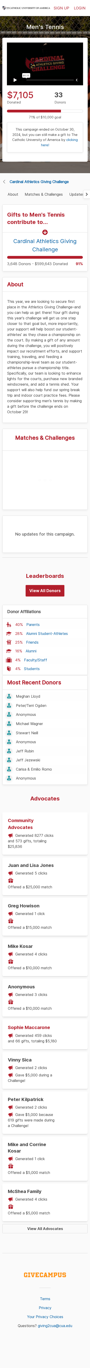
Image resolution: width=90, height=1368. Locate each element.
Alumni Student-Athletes (47, 633)
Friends (32, 642)
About (13, 194)
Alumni (31, 651)
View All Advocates (45, 1228)
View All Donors (45, 590)
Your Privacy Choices (45, 1316)
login (79, 8)
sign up (61, 8)
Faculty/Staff (35, 660)
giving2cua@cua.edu (55, 1325)
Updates (76, 194)
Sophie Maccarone (29, 1027)
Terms (45, 1298)
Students (32, 668)
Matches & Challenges (44, 194)
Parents (33, 624)
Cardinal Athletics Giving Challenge (39, 181)
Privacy (45, 1307)
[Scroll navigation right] (86, 194)
